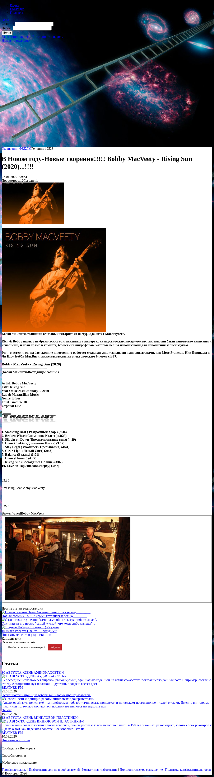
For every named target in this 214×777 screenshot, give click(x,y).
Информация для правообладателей (54, 769)
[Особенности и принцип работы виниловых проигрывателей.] (48, 699)
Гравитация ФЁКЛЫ (16, 148)
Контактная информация (99, 769)
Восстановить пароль (47, 36)
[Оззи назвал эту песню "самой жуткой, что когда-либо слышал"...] (50, 619)
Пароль (7, 28)
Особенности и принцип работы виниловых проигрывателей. (46, 695)
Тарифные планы (14, 769)
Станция (8, 23)
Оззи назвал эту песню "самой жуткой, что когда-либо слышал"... (48, 623)
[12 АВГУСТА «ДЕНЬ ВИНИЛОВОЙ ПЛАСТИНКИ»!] (43, 721)
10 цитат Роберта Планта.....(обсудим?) (29, 631)
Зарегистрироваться (16, 36)
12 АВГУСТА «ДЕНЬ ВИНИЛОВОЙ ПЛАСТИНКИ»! (41, 717)
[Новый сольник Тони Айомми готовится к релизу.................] (46, 612)
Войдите (55, 647)
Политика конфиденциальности (188, 769)
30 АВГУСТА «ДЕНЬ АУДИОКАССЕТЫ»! (33, 672)
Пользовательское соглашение (141, 769)
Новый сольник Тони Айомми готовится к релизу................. (44, 616)
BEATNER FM (12, 687)
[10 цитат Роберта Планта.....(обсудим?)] (31, 627)
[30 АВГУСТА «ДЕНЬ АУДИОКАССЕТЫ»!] (35, 676)
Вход (5, 20)
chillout (6, 710)
